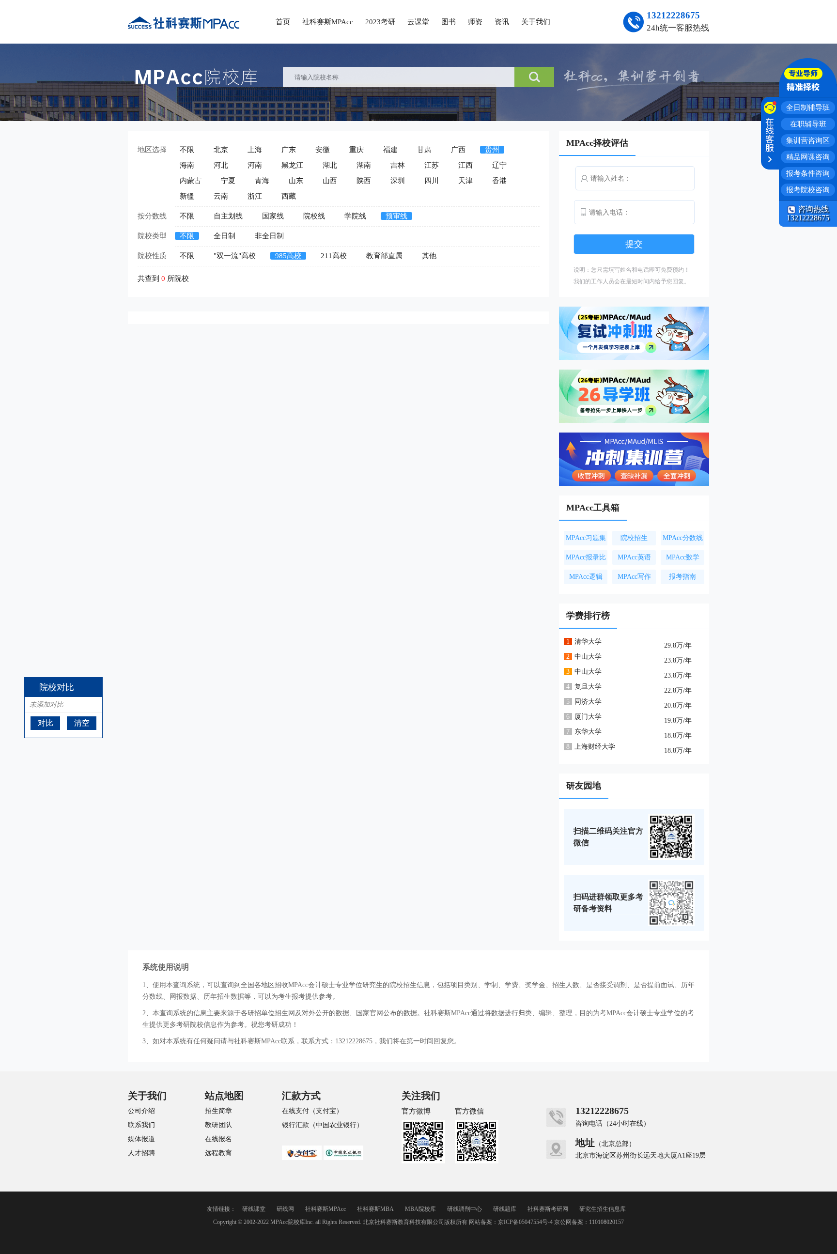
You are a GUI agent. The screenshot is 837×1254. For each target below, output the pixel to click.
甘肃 (424, 150)
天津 (465, 181)
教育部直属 (384, 256)
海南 (187, 165)
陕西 (363, 181)
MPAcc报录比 (586, 557)
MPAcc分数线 (683, 538)
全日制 (224, 236)
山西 (330, 181)
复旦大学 (588, 686)
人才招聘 (141, 1153)
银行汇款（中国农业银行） (322, 1125)
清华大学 (588, 641)
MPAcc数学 (682, 557)
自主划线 (228, 216)
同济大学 (588, 701)
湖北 (330, 165)
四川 (431, 181)
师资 (475, 22)
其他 (429, 256)
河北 (221, 165)
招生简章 (218, 1111)
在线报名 (218, 1139)
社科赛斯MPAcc (327, 22)
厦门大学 (588, 716)
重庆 (356, 150)
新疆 (187, 196)
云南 (221, 196)
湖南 (363, 165)
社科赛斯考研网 (547, 1209)
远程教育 (218, 1153)
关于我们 (535, 22)
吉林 (397, 165)
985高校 (288, 256)
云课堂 (418, 22)
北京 (221, 150)
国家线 (273, 216)
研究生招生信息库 (602, 1209)
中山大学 (588, 656)
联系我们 (141, 1125)
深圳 (397, 181)
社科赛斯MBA (375, 1209)
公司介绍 (141, 1111)
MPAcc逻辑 (586, 576)
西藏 (288, 196)
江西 (465, 165)
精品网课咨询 (808, 157)
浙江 (255, 196)
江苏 (431, 165)
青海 (262, 181)
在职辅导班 (808, 124)
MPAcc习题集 (586, 538)
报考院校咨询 (808, 190)
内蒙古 (191, 181)
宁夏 (228, 181)
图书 (448, 22)
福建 (390, 150)
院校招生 (634, 538)
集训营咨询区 (808, 140)
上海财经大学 (594, 746)
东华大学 (588, 731)
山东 (296, 181)
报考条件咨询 (808, 173)
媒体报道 (141, 1139)
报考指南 (682, 576)
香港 (499, 181)
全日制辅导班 (808, 107)
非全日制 (269, 236)
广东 (288, 150)
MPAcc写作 (634, 576)
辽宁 (499, 165)
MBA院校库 (420, 1209)
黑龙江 (292, 165)
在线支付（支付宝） (312, 1111)
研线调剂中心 (464, 1209)
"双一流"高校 (235, 256)
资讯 (502, 22)
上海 (255, 150)
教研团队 (218, 1125)
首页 (283, 22)
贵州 (492, 150)
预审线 (396, 216)
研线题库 (504, 1209)
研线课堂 (253, 1209)
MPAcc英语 (634, 557)
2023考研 (380, 22)
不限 (187, 150)
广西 (458, 150)
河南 (255, 165)
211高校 (334, 256)
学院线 (355, 216)
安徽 (322, 150)
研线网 (285, 1209)
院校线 (314, 216)
